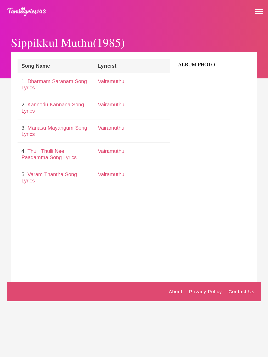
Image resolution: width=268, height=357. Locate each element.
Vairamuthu (111, 81)
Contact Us (241, 291)
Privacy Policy (205, 291)
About (175, 291)
